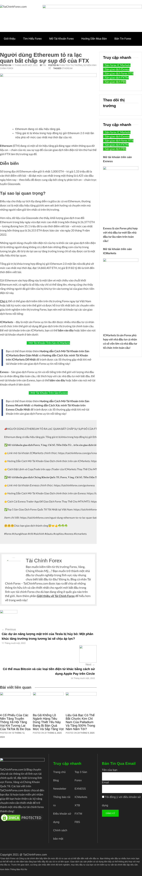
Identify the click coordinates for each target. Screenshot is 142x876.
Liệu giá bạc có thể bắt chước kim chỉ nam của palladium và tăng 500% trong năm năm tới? (80, 722)
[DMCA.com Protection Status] (22, 817)
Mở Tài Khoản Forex (61, 38)
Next (90, 664)
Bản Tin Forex (122, 38)
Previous (9, 629)
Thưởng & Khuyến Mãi (17, 52)
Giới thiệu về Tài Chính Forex (56, 596)
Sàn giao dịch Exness (117, 69)
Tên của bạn (109, 770)
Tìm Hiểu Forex (32, 38)
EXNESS (80, 788)
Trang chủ (59, 772)
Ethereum (67, 68)
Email (105, 782)
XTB (77, 805)
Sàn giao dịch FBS (115, 81)
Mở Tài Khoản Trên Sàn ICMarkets (49, 343)
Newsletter (59, 788)
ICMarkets (109, 335)
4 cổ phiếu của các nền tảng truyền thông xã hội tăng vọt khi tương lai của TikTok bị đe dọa (15, 722)
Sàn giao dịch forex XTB (119, 73)
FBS (77, 822)
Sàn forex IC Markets (117, 65)
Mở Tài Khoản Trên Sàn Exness (49, 393)
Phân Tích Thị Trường (70, 65)
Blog (56, 780)
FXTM (78, 813)
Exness (107, 228)
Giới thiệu (9, 38)
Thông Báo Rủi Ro (18, 869)
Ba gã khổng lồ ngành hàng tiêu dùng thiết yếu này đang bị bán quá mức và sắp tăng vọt (48, 722)
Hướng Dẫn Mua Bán (94, 38)
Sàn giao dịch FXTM (117, 77)
